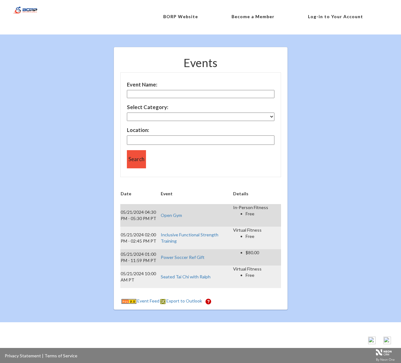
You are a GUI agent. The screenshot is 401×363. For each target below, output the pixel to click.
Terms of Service (60, 355)
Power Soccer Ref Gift (183, 257)
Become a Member (253, 16)
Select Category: (147, 107)
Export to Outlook (183, 300)
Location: (138, 130)
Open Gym (171, 215)
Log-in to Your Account (335, 16)
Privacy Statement (23, 355)
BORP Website (180, 16)
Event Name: (142, 84)
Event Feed (147, 300)
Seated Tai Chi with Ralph (186, 276)
